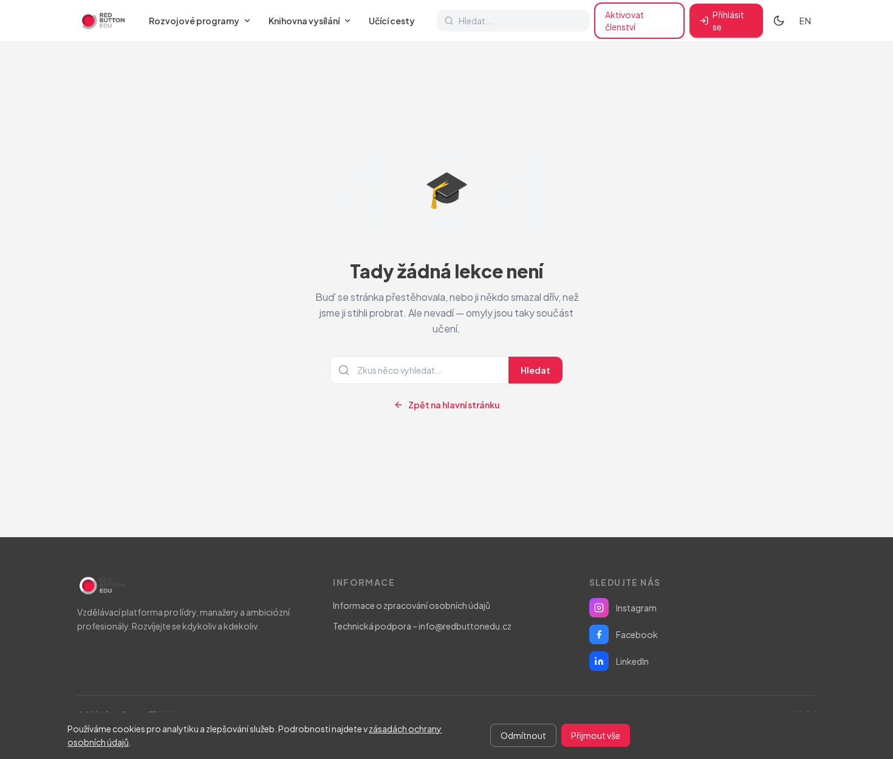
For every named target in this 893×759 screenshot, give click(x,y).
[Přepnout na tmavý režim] (779, 21)
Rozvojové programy (194, 20)
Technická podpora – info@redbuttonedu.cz (422, 625)
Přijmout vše (595, 735)
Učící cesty (392, 20)
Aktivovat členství (624, 20)
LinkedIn (632, 661)
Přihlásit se (728, 20)
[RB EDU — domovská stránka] (102, 20)
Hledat (535, 370)
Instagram (636, 607)
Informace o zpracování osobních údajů (411, 605)
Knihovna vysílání (304, 20)
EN (805, 20)
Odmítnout (523, 735)
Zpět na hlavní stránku (454, 404)
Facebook (637, 634)
